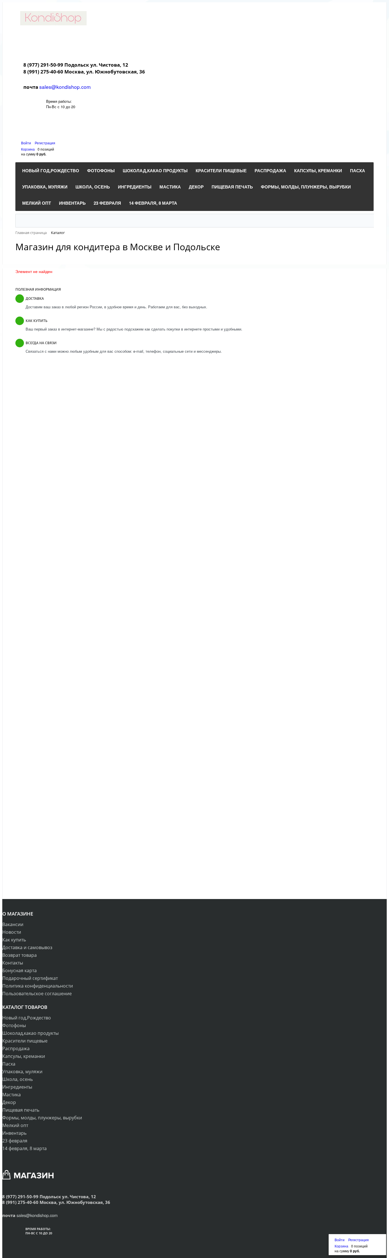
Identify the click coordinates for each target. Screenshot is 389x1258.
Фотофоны (14, 1025)
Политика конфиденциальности (37, 986)
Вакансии (12, 924)
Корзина (28, 149)
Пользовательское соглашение (37, 993)
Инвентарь (14, 1133)
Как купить (14, 940)
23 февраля (14, 1141)
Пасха (8, 1064)
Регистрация (45, 142)
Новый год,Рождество (26, 1018)
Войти (26, 142)
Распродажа (16, 1048)
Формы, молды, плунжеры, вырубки (42, 1118)
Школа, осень (17, 1079)
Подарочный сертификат (30, 978)
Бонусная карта (19, 970)
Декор (9, 1102)
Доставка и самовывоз (27, 947)
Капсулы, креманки (23, 1056)
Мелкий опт (15, 1125)
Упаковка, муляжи (22, 1071)
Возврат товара (19, 955)
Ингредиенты (17, 1087)
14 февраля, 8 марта (24, 1148)
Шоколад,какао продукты (30, 1033)
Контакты (12, 963)
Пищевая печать (20, 1110)
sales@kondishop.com (65, 86)
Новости (11, 932)
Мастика (11, 1094)
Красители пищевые (25, 1041)
